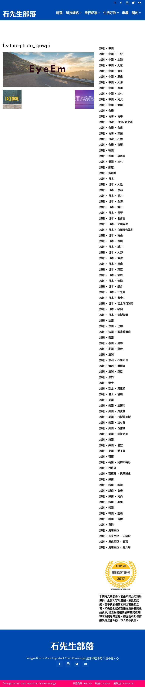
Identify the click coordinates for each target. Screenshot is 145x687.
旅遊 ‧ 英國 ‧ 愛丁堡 (112, 450)
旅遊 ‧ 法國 (106, 320)
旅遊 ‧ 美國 (106, 399)
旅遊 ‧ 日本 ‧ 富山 (111, 241)
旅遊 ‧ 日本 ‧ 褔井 (111, 195)
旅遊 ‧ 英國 (106, 439)
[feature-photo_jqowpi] (48, 85)
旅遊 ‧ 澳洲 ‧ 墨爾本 (112, 365)
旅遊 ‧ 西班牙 (107, 467)
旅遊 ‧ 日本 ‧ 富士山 (112, 297)
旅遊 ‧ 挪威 (106, 167)
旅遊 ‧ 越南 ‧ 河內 (111, 496)
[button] (115, 2)
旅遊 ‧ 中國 (106, 48)
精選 (59, 13)
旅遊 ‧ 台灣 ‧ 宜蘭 (111, 133)
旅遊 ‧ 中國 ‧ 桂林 (111, 93)
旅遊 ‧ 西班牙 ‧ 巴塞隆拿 (115, 473)
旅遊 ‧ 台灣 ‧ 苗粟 (111, 144)
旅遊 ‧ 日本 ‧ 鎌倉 (111, 286)
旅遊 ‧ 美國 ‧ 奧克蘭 (112, 411)
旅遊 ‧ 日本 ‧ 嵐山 (111, 263)
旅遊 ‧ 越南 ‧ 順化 (111, 501)
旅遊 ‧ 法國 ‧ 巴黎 (111, 326)
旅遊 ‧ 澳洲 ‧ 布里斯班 (113, 360)
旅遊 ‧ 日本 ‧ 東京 (111, 269)
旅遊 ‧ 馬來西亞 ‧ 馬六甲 (115, 547)
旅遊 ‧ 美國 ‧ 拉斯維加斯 (115, 416)
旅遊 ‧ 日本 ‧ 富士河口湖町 (116, 303)
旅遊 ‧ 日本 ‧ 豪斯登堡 (113, 314)
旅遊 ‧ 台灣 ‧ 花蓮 (111, 138)
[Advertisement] (72, 28)
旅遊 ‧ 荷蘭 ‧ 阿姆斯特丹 (115, 462)
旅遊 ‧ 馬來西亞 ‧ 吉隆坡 (115, 535)
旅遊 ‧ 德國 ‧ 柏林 (111, 161)
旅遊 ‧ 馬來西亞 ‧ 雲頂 (113, 541)
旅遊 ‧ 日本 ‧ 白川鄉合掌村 (116, 229)
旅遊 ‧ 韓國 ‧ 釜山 (111, 513)
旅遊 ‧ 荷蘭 (106, 456)
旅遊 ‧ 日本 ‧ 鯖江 (111, 207)
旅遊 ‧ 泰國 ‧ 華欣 (111, 348)
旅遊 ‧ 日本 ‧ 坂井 (111, 246)
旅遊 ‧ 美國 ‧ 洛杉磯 (112, 422)
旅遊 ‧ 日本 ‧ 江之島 (112, 292)
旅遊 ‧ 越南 (106, 479)
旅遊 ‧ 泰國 (106, 337)
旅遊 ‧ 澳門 (106, 377)
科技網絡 (72, 13)
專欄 (125, 13)
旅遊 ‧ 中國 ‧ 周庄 (111, 76)
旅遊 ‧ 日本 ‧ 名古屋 (112, 218)
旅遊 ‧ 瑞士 (106, 382)
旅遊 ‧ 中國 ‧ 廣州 (111, 87)
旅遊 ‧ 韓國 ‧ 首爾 (111, 518)
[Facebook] (121, 2)
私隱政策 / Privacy (82, 683)
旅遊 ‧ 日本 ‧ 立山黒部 (113, 224)
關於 (135, 13)
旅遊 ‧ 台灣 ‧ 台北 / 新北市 (116, 121)
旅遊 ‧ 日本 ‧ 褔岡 (111, 309)
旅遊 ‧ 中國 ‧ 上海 (111, 59)
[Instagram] (127, 2)
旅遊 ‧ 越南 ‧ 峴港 (111, 484)
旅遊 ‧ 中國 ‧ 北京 (111, 65)
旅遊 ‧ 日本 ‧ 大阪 (111, 184)
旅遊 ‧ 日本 (106, 178)
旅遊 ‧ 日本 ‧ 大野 (111, 252)
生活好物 (109, 13)
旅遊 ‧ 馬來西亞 (109, 530)
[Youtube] (139, 2)
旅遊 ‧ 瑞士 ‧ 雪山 (111, 394)
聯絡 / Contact (102, 683)
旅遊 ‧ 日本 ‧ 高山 (111, 235)
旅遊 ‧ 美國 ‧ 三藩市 (112, 405)
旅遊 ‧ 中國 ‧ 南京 (111, 70)
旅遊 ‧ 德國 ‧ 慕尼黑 (112, 155)
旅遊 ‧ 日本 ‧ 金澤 (111, 201)
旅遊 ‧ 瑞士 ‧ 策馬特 (112, 388)
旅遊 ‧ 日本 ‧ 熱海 (111, 280)
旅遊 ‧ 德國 (106, 150)
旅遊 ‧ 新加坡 (107, 172)
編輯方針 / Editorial (123, 683)
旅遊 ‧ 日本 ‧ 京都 (111, 190)
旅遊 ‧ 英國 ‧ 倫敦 (111, 445)
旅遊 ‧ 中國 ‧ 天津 (111, 82)
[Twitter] (133, 2)
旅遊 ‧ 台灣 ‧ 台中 (111, 116)
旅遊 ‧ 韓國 (106, 507)
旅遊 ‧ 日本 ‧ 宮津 (111, 258)
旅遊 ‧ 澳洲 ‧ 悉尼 (111, 371)
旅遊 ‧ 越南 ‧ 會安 (111, 490)
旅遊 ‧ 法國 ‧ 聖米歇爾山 (115, 331)
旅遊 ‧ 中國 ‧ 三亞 (111, 53)
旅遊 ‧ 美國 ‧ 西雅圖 (112, 428)
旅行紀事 (91, 13)
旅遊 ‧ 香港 (106, 524)
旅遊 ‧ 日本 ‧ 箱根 (111, 275)
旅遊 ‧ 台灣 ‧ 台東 (111, 127)
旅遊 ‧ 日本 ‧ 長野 (111, 212)
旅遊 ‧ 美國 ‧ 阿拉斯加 (113, 433)
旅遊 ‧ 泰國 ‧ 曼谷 (111, 343)
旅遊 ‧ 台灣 (106, 110)
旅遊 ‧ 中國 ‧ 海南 (111, 104)
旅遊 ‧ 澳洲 (106, 354)
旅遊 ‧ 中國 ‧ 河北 (111, 99)
